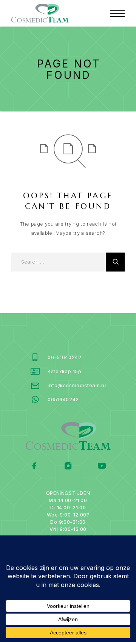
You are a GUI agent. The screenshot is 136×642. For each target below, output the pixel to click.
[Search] (115, 262)
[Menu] (117, 13)
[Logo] (40, 13)
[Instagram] (68, 466)
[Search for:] (58, 262)
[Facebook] (34, 466)
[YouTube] (102, 466)
